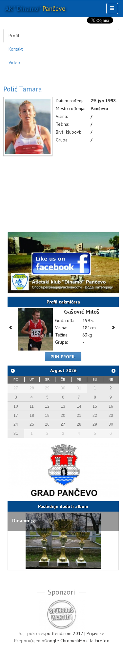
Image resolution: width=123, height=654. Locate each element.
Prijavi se (95, 633)
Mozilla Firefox (94, 641)
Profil (14, 36)
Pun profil (63, 357)
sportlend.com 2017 (63, 633)
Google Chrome (60, 641)
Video (14, 62)
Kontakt (16, 49)
